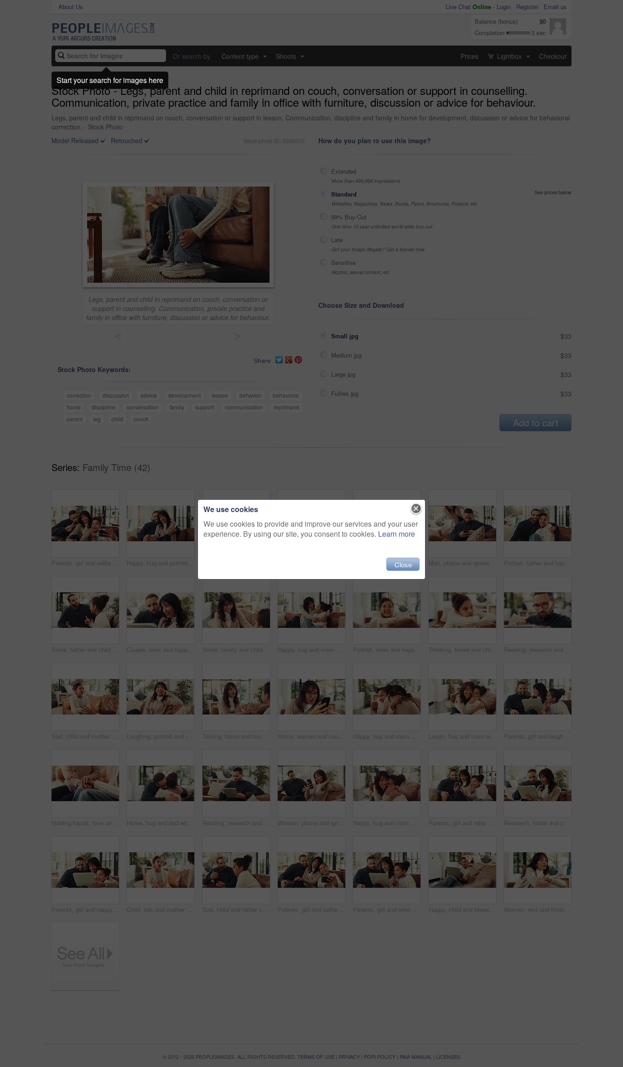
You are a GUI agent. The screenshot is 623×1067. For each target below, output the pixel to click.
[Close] (416, 509)
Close (403, 564)
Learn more (396, 533)
